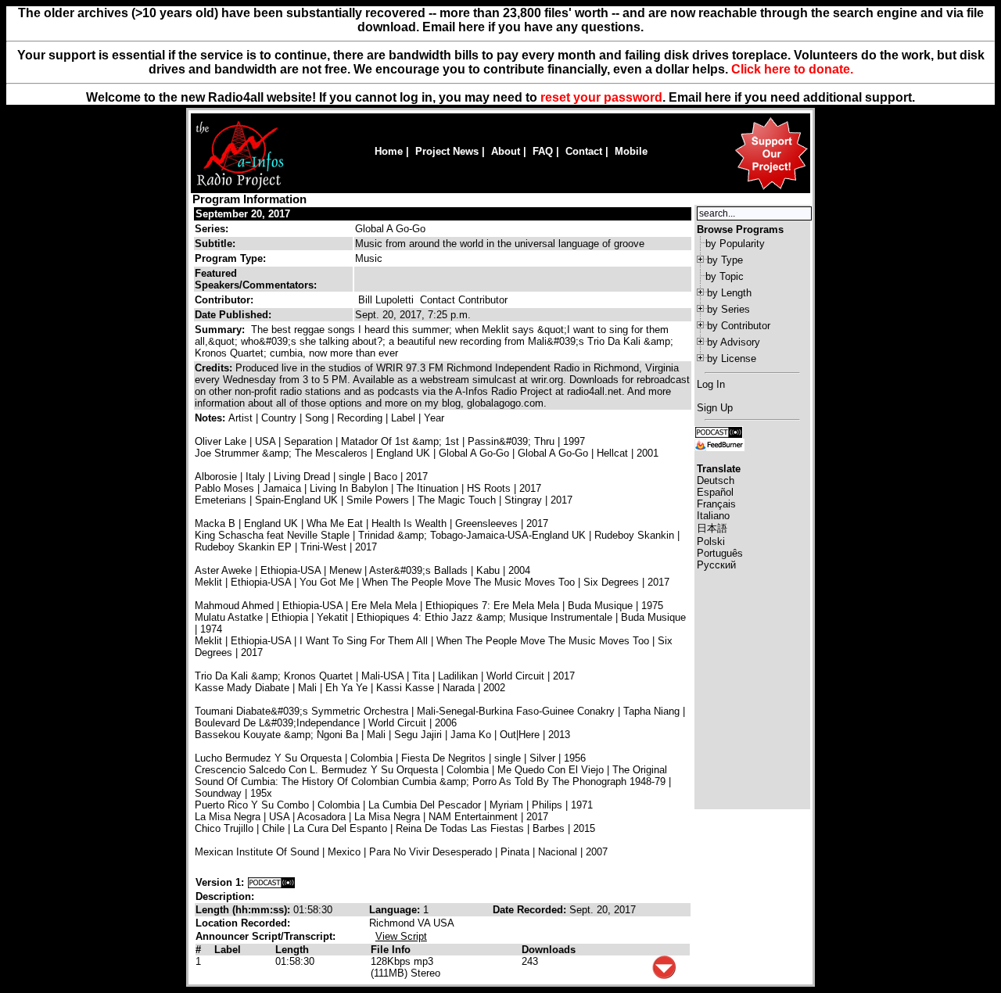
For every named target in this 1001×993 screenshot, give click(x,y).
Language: (396, 910)
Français (716, 504)
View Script (401, 936)
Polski (711, 541)
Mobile (631, 151)
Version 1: (220, 882)
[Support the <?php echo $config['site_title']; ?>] (771, 189)
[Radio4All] (240, 188)
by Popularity (735, 243)
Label (227, 949)
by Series (728, 309)
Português (720, 553)
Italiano (713, 516)
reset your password (601, 97)
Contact (583, 151)
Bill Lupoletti (386, 300)
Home (389, 151)
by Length (729, 293)
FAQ (543, 151)
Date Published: (233, 315)
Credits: (215, 368)
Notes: (211, 418)
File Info (391, 949)
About (505, 151)
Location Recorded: (243, 923)
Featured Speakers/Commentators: (256, 279)
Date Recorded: (531, 910)
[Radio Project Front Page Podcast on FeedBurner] (719, 444)
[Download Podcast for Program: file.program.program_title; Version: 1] (271, 882)
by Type (725, 260)
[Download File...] (664, 975)
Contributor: (224, 300)
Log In (711, 384)
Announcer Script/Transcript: (265, 936)
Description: (225, 896)
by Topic (724, 276)
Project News (447, 151)
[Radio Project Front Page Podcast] (718, 431)
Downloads (549, 949)
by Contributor (738, 326)
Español (715, 492)
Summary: (221, 329)
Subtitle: (215, 243)
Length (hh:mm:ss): (244, 910)
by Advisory (733, 342)
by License (731, 358)
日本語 (712, 528)
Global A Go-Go (390, 229)
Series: (211, 229)
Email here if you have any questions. (533, 27)
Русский (716, 565)
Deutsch (715, 480)
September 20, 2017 (243, 214)
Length (292, 949)
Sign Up (715, 408)
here (718, 97)
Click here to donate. (792, 69)
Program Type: (230, 258)
